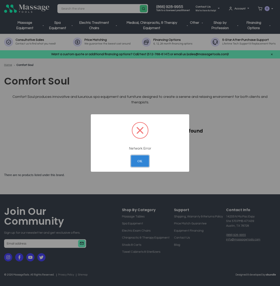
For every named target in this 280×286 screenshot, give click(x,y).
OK (140, 161)
